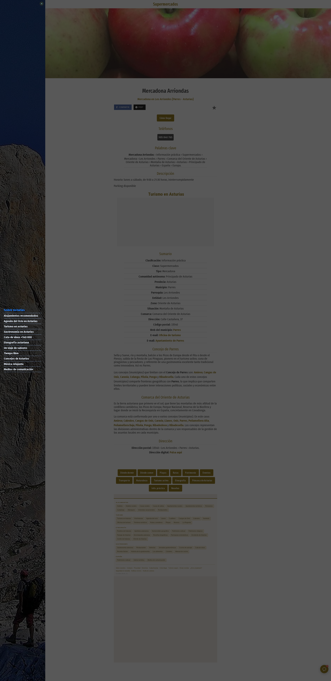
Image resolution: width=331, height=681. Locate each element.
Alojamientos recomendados (21, 315)
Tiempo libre (11, 353)
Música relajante (14, 364)
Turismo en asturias (16, 326)
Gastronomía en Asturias (19, 331)
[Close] (42, 4)
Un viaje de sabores (15, 347)
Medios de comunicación (18, 369)
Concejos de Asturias (16, 358)
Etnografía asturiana (16, 342)
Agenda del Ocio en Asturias (20, 321)
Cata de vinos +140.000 (18, 337)
